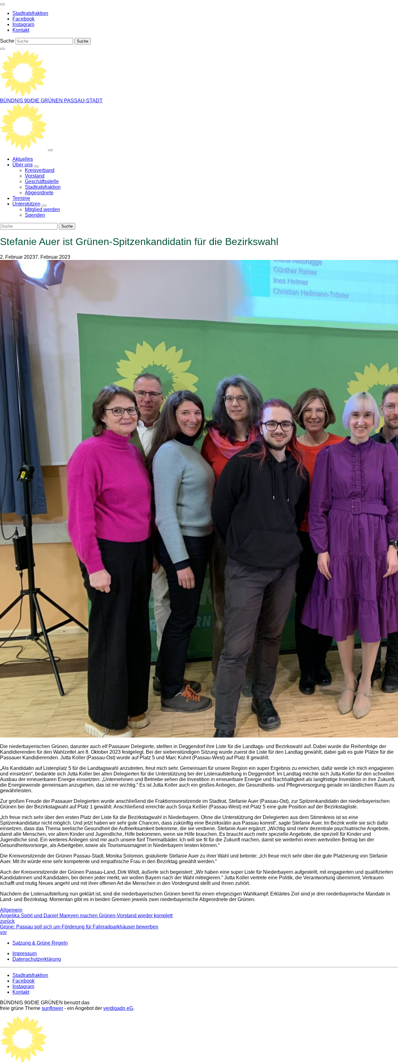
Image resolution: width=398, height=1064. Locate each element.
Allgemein (11, 910)
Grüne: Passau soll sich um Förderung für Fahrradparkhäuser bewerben (79, 929)
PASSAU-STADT (83, 100)
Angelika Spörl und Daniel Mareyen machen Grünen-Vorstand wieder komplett (86, 918)
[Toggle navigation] (2, 4)
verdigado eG (118, 1008)
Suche (7, 41)
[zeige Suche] (2, 49)
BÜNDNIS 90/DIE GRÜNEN (32, 100)
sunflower (52, 1008)
